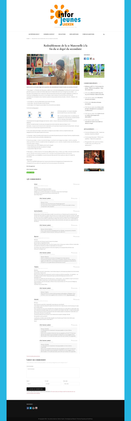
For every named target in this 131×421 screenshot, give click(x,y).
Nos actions (62, 34)
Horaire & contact (49, 34)
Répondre (77, 184)
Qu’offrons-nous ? (34, 34)
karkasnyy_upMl (89, 86)
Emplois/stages (74, 34)
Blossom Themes (76, 419)
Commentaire (30, 366)
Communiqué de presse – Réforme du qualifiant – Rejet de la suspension (94, 88)
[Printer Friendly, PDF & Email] (30, 172)
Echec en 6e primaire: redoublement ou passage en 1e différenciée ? (94, 109)
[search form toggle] (103, 34)
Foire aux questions (88, 34)
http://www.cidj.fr (71, 295)
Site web (65, 381)
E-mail (46, 381)
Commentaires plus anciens (33, 356)
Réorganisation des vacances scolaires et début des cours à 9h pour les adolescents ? (94, 143)
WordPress (89, 419)
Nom (28, 381)
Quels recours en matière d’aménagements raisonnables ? (94, 115)
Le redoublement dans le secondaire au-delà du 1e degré (94, 121)
